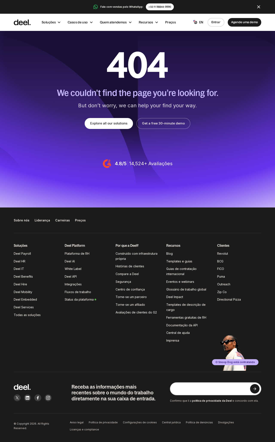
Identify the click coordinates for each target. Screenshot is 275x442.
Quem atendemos (113, 22)
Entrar (215, 22)
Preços (170, 22)
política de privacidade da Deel (212, 400)
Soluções (49, 22)
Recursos (146, 22)
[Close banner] (258, 6)
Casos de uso (78, 22)
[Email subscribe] (255, 389)
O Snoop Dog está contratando (235, 362)
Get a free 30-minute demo (163, 123)
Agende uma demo (244, 22)
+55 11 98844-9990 (159, 6)
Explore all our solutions (108, 123)
